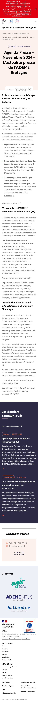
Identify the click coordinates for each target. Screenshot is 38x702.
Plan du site (6, 682)
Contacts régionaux (19, 553)
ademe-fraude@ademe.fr (20, 13)
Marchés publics (7, 675)
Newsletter (5, 657)
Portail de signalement (9, 667)
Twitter (4, 646)
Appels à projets (7, 678)
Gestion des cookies (28, 691)
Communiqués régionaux (20, 33)
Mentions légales (7, 686)
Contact (4, 669)
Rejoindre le (11, 203)
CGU (3, 689)
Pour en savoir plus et (16, 278)
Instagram (5, 651)
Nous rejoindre (7, 660)
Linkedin (4, 649)
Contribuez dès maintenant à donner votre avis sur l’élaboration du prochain (18, 391)
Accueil (4, 33)
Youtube (4, 654)
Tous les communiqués (10, 426)
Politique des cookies (9, 693)
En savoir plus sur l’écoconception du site (16, 639)
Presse (9, 33)
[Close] (35, 9)
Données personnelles (28, 682)
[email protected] (17, 546)
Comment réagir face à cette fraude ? (21, 15)
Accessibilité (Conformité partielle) (28, 687)
